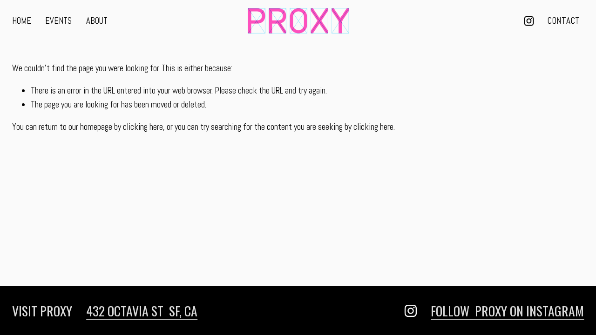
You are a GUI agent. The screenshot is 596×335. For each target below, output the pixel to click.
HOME (21, 20)
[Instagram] (529, 21)
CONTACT (563, 21)
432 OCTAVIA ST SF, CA (141, 310)
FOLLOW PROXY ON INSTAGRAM (507, 310)
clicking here (143, 126)
